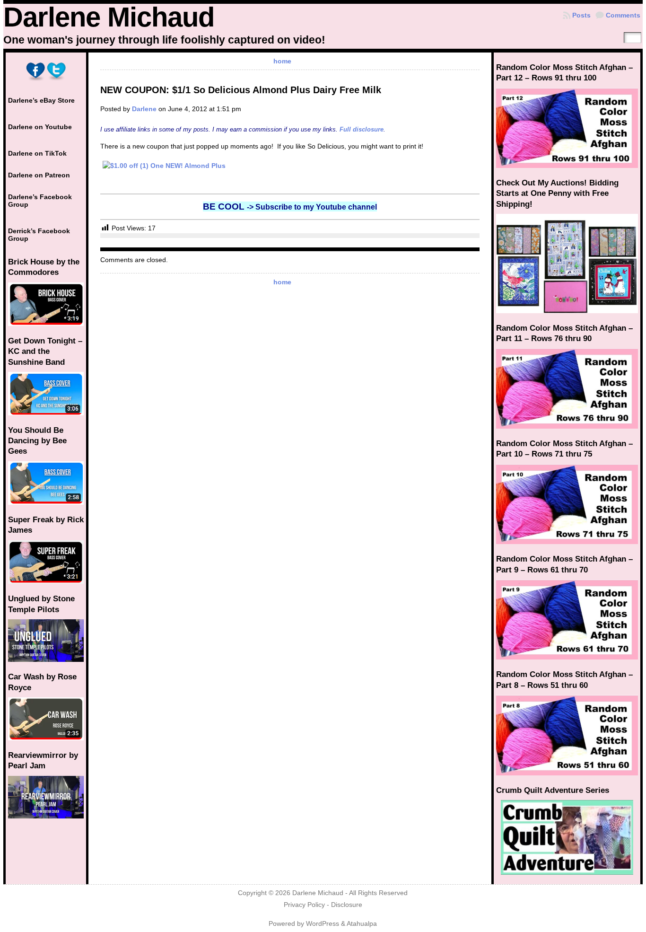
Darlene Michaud (108, 17)
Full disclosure (362, 129)
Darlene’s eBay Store (41, 100)
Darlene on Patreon (39, 175)
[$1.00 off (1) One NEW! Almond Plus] (290, 166)
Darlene (144, 109)
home (282, 61)
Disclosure (346, 904)
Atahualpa (362, 923)
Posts (581, 15)
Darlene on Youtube (40, 127)
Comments (623, 15)
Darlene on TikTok (37, 153)
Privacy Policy (304, 904)
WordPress (322, 923)
